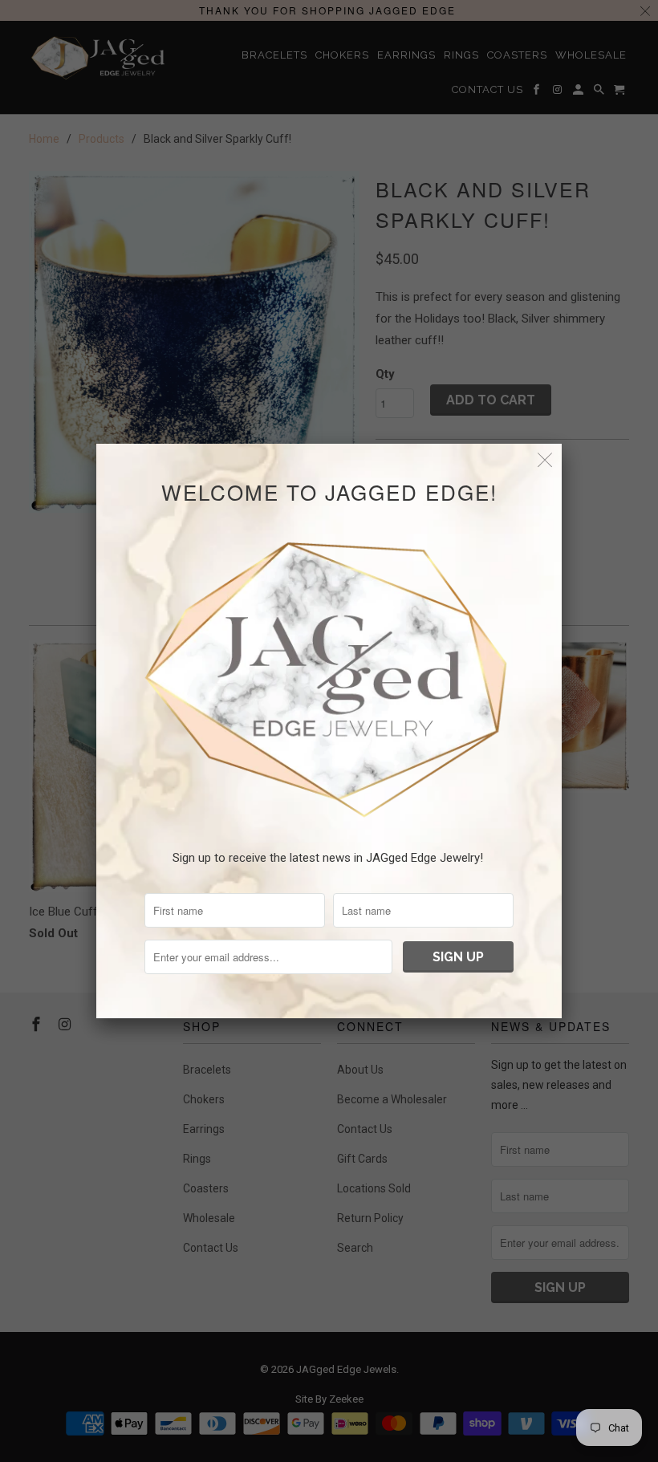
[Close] (545, 460)
